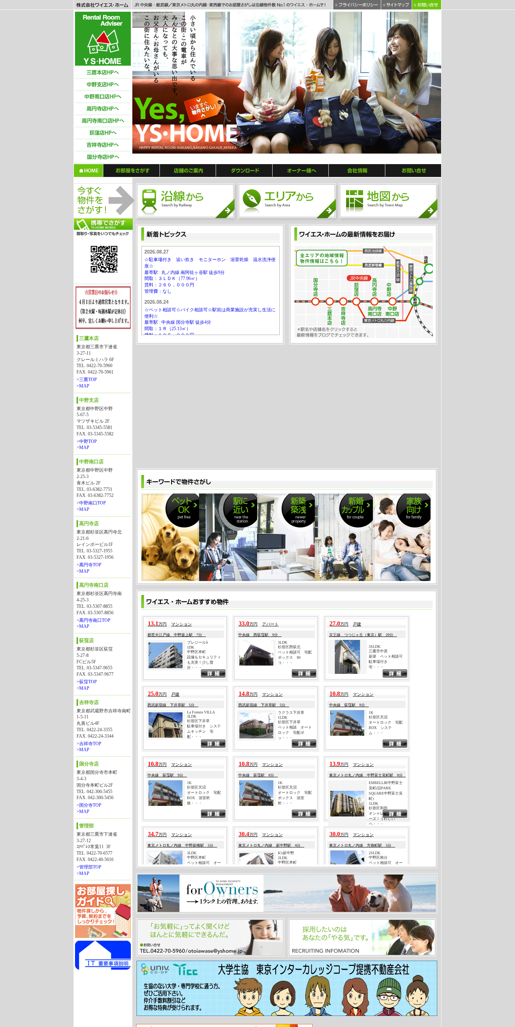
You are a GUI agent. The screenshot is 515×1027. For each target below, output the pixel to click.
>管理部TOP (89, 867)
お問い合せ (413, 170)
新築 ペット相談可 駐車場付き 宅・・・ (387, 548)
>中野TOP (87, 441)
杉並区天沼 (378, 604)
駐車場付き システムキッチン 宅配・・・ (204, 619)
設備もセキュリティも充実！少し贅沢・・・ (204, 550)
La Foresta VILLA (201, 600)
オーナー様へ (301, 170)
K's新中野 (286, 740)
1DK (190, 535)
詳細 (213, 562)
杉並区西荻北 (289, 534)
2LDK (282, 745)
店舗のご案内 (188, 170)
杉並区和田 (378, 695)
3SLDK (374, 534)
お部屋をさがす (131, 170)
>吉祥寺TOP (89, 743)
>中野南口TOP (91, 503)
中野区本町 (196, 539)
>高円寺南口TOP (93, 620)
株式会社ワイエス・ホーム (102, 5)
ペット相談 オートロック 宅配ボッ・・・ (295, 620)
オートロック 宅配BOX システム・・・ (386, 614)
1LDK (282, 605)
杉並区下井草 (198, 608)
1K (371, 600)
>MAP (83, 386)
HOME (88, 170)
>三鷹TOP (87, 379)
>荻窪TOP (87, 681)
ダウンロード (244, 170)
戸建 (357, 511)
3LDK (282, 529)
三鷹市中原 (378, 538)
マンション (181, 511)
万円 (157, 511)
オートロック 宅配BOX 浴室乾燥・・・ (204, 685)
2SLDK (374, 740)
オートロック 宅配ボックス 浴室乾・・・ (295, 685)
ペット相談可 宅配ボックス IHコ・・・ (295, 544)
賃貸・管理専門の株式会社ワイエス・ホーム (103, 39)
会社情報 (357, 170)
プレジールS (197, 530)
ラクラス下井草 (291, 600)
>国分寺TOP (89, 805)
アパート (270, 511)
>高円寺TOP (89, 564)
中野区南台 (378, 745)
